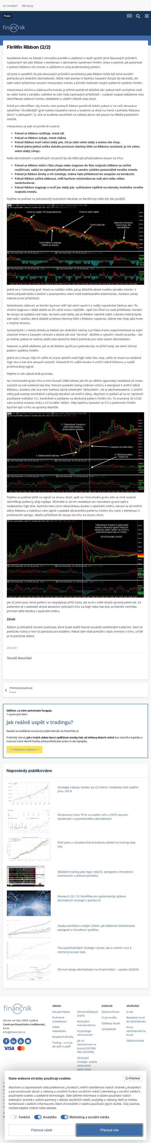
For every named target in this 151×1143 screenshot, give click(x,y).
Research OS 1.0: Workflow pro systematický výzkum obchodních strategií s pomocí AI (92, 898)
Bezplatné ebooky (62, 1036)
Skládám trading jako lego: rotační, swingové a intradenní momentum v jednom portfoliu (95, 874)
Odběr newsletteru (59, 1029)
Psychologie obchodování (85, 1033)
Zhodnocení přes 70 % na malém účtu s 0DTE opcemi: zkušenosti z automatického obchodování (93, 817)
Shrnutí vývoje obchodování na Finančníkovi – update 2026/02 (98, 969)
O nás (129, 1012)
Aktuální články (61, 1012)
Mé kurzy (27, 5)
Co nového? (10, 5)
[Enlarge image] (75, 244)
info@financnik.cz (14, 1032)
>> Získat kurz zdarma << (24, 749)
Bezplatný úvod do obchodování (136, 1019)
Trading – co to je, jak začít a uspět (62, 1044)
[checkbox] (19, 1117)
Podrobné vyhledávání (59, 1019)
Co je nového (109, 1017)
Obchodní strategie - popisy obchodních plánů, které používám (87, 1065)
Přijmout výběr (41, 1130)
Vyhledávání (109, 1029)
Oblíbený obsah (111, 1023)
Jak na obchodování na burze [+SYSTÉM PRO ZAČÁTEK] (86, 1046)
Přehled (134, 1078)
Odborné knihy (135, 1040)
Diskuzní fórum (110, 1012)
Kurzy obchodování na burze (135, 1031)
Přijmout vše (109, 1130)
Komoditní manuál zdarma (86, 1023)
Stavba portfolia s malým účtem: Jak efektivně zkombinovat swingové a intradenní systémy (96, 928)
